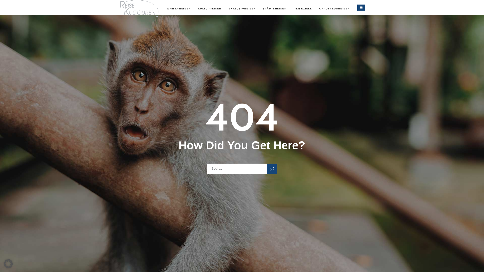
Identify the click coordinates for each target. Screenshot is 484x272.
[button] (8, 263)
